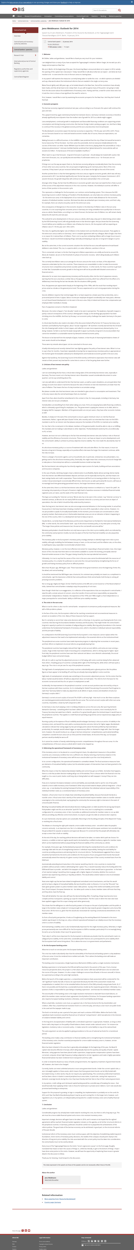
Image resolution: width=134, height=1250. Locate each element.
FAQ (13, 1244)
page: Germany (52, 1202)
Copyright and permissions (46, 1244)
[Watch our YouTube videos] (95, 1241)
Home (14, 21)
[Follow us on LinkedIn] (92, 1241)
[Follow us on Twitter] (89, 1241)
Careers (14, 1249)
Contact (14, 1246)
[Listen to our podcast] (102, 1241)
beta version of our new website (21, 2)
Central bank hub (23, 21)
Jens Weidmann (54, 44)
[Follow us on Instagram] (105, 1241)
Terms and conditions (44, 1241)
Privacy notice (42, 1246)
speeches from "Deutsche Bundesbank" (60, 1199)
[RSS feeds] (99, 1241)
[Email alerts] (83, 1245)
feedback (64, 2)
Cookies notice (42, 1249)
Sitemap (14, 1241)
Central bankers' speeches (39, 21)
